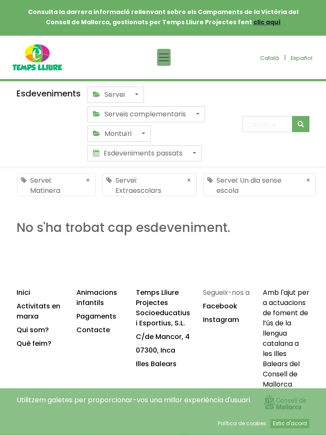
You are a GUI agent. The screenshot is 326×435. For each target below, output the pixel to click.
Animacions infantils (96, 298)
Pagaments (96, 316)
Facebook (220, 306)
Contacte (93, 330)
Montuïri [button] (118, 133)
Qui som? (33, 330)
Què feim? (34, 343)
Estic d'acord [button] (290, 423)
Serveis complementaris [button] (145, 114)
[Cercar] (300, 124)
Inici (23, 292)
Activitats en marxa (38, 311)
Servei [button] (114, 94)
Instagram (221, 320)
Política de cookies (242, 423)
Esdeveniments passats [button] (143, 153)
